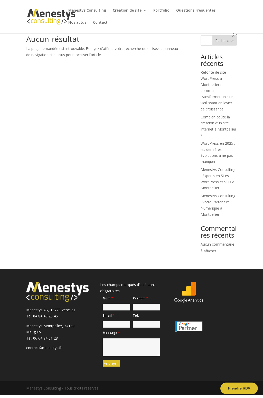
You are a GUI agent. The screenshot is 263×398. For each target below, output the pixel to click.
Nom (108, 298)
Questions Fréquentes (195, 10)
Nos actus (77, 23)
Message (111, 333)
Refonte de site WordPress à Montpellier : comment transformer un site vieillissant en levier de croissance (217, 90)
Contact (100, 23)
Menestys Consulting (87, 10)
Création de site (127, 10)
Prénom (140, 298)
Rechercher (224, 40)
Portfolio (161, 10)
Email (108, 315)
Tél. (136, 315)
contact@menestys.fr (44, 347)
